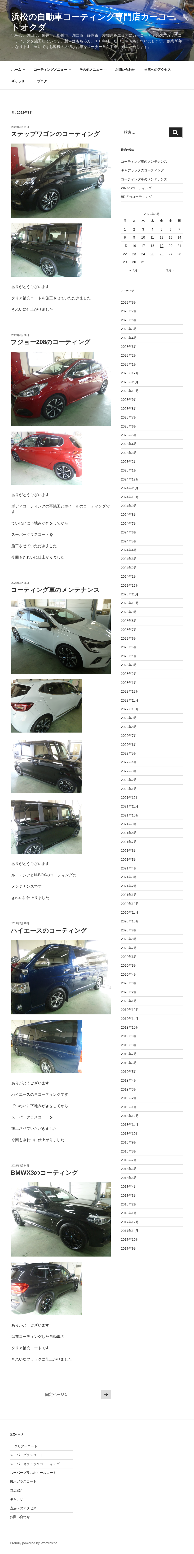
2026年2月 (129, 355)
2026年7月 (129, 311)
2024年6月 (129, 532)
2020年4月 (129, 974)
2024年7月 (129, 523)
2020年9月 (129, 930)
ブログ (42, 81)
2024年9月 (129, 506)
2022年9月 (129, 718)
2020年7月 (129, 948)
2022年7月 (129, 736)
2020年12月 (130, 904)
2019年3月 (129, 1089)
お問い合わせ (125, 69)
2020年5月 (129, 965)
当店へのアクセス (157, 69)
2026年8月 (129, 302)
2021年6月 (129, 850)
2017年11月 (129, 1231)
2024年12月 (130, 479)
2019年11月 (129, 1019)
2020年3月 (129, 983)
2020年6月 (129, 957)
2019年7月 (129, 1054)
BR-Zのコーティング (136, 197)
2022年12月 (130, 691)
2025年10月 (130, 391)
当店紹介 (16, 1490)
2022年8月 (129, 727)
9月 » (170, 270)
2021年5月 (129, 859)
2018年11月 (129, 1124)
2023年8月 (129, 621)
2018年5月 (129, 1178)
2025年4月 (129, 444)
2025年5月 (129, 435)
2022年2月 (129, 780)
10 (143, 237)
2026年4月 (129, 338)
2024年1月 (129, 576)
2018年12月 (130, 1116)
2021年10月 (130, 815)
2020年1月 (129, 1001)
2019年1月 (129, 1107)
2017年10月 (130, 1239)
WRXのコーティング (136, 188)
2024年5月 (129, 541)
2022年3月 (129, 771)
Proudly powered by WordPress (33, 1543)
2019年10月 (130, 1027)
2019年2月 (129, 1098)
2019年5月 (129, 1072)
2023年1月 (129, 683)
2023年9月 (129, 612)
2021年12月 (130, 797)
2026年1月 (129, 364)
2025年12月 (130, 373)
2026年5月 (129, 329)
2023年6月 (129, 638)
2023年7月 (129, 630)
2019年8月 (129, 1045)
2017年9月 (129, 1248)
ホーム (16, 69)
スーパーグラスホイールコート (33, 1473)
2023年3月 (129, 665)
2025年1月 (129, 470)
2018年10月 (130, 1133)
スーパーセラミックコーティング (35, 1464)
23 (134, 254)
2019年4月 (129, 1080)
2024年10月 (130, 497)
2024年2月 (129, 568)
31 (143, 262)
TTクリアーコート (23, 1446)
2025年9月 (129, 400)
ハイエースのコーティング (49, 930)
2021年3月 (129, 877)
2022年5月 (129, 753)
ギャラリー (19, 81)
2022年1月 (129, 789)
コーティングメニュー (50, 69)
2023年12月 (130, 585)
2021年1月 (129, 895)
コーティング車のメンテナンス (55, 589)
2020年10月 (130, 921)
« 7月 (133, 270)
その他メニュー (91, 69)
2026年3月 (129, 347)
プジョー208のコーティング (51, 341)
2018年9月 (129, 1142)
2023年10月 (130, 603)
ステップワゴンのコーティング (55, 133)
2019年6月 (129, 1063)
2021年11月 (129, 806)
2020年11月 (129, 912)
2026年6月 (129, 320)
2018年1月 (129, 1213)
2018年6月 (129, 1169)
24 (143, 254)
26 (161, 254)
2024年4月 (129, 550)
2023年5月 (129, 647)
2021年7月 (129, 842)
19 (161, 246)
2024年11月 (129, 488)
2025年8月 (129, 408)
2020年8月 (129, 939)
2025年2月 (129, 461)
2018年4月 (129, 1186)
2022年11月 (129, 700)
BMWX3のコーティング (44, 1172)
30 (134, 262)
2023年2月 (129, 674)
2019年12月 (130, 1010)
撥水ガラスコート (23, 1481)
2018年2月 (129, 1204)
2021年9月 (129, 824)
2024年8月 (129, 514)
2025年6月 (129, 426)
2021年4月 (129, 868)
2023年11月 (129, 594)
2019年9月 (129, 1036)
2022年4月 (129, 762)
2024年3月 (129, 559)
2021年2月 (129, 886)
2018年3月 (129, 1195)
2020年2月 (129, 992)
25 (152, 254)
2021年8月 (129, 833)
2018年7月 (129, 1160)
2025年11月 (129, 382)
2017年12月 (130, 1222)
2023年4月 (129, 656)
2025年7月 (129, 417)
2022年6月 (129, 744)
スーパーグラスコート (26, 1455)
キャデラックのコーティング (142, 170)
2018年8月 (129, 1151)
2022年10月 (130, 709)
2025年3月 (129, 453)
